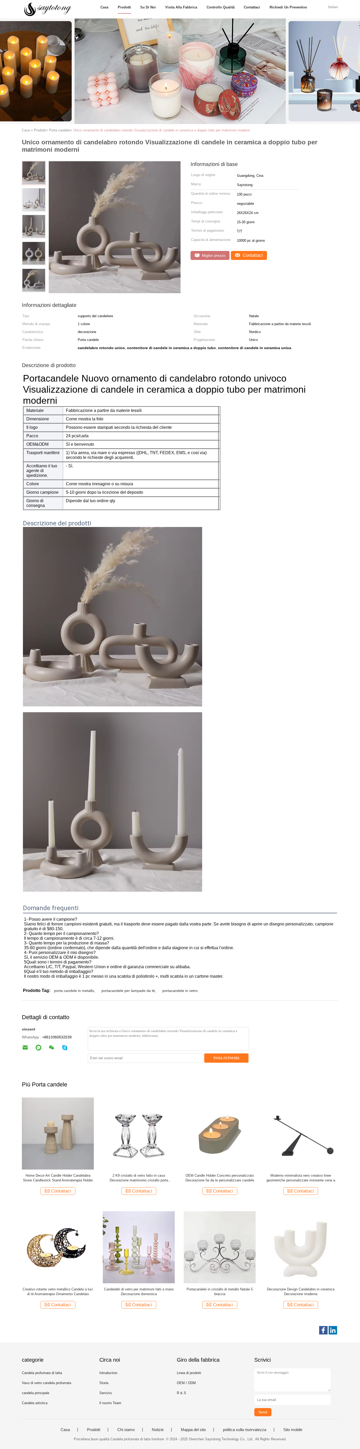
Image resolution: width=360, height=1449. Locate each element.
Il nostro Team (110, 1403)
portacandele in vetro (180, 991)
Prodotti (124, 7)
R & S (181, 1393)
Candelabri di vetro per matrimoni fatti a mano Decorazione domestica (139, 1291)
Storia (103, 1383)
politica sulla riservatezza (244, 1430)
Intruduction (108, 1373)
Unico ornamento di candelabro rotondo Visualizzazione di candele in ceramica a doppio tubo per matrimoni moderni (161, 130)
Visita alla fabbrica (181, 7)
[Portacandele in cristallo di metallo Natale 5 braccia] (220, 1247)
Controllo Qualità (221, 7)
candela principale (35, 1393)
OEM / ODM (186, 1383)
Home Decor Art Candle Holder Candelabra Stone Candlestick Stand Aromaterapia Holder (58, 1178)
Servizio (105, 1393)
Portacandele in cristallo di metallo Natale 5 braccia (220, 1291)
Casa (104, 7)
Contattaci (252, 7)
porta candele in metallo (74, 991)
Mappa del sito (193, 1430)
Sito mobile (292, 1430)
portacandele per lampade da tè (128, 991)
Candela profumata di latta (42, 1373)
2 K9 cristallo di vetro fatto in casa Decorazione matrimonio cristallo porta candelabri (139, 1178)
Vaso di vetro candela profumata (46, 1383)
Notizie (158, 1430)
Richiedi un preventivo (288, 7)
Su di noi (148, 7)
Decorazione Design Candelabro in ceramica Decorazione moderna (300, 1291)
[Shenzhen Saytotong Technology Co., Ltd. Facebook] (323, 1330)
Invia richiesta (226, 1058)
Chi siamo (126, 1430)
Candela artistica (34, 1403)
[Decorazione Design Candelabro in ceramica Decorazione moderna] (301, 1247)
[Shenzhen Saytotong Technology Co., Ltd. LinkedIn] (333, 1330)
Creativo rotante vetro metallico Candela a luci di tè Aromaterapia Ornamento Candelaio (58, 1291)
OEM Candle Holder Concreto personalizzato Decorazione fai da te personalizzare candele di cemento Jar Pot (220, 1178)
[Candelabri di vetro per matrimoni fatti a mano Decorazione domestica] (139, 1247)
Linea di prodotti (189, 1373)
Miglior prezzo (213, 255)
